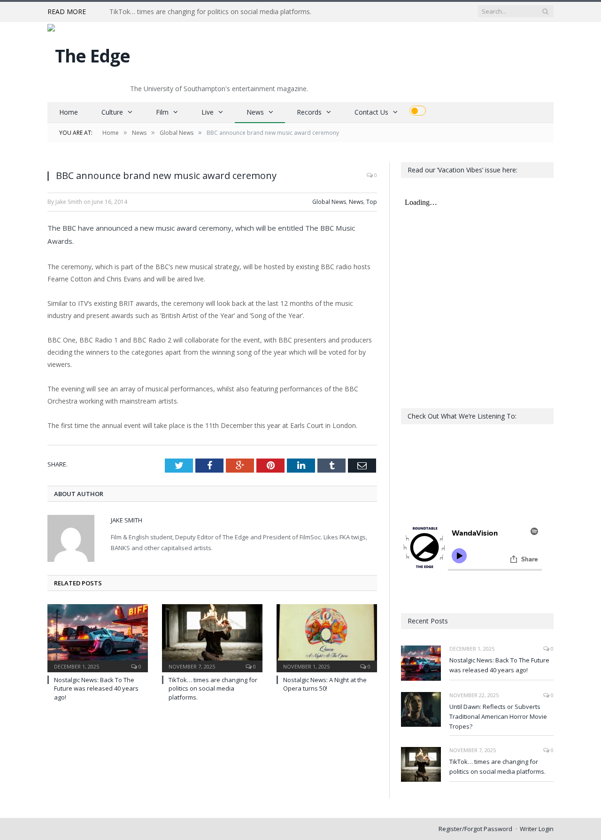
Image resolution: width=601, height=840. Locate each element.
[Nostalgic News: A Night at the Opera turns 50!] (327, 637)
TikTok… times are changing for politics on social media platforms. (210, 12)
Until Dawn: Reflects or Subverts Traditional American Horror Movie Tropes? (498, 716)
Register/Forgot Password (475, 828)
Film (162, 112)
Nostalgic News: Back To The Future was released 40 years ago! (96, 688)
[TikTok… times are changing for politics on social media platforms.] (212, 637)
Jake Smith (126, 520)
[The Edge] (88, 53)
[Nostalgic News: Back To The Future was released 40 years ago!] (97, 637)
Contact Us (371, 112)
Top (371, 202)
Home (68, 112)
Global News (329, 202)
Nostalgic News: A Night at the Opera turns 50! (325, 684)
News (255, 112)
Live (207, 112)
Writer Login (537, 828)
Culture (112, 112)
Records (309, 112)
